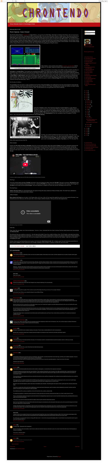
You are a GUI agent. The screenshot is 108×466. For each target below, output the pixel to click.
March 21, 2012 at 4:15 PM (18, 348)
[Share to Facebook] (33, 246)
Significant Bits (88, 77)
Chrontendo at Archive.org (90, 144)
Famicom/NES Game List (90, 150)
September (88, 106)
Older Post (77, 446)
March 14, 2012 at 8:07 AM (18, 284)
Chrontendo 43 (26, 34)
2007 (86, 135)
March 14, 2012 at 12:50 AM (18, 269)
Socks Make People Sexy (90, 78)
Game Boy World (88, 61)
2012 (86, 99)
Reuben (14, 338)
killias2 (14, 424)
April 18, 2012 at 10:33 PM (18, 441)
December (88, 101)
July (87, 109)
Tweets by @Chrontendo (89, 51)
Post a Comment (15, 444)
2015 (86, 94)
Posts (87, 31)
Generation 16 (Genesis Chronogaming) (90, 68)
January (88, 126)
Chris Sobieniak (16, 252)
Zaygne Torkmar (16, 260)
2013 (86, 97)
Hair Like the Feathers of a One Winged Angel (91, 120)
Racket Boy (87, 74)
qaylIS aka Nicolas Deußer (18, 280)
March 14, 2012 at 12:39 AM (18, 256)
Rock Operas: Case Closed (91, 122)
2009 (86, 131)
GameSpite (87, 65)
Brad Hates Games (89, 57)
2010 (86, 130)
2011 (86, 128)
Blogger (59, 456)
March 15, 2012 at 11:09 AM (18, 341)
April (87, 114)
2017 (86, 90)
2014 (86, 96)
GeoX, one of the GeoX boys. (19, 319)
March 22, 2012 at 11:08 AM (18, 408)
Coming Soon (89, 117)
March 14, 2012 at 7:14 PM (18, 324)
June (87, 111)
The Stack (87, 83)
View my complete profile (89, 46)
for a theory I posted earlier (68, 65)
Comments (88, 33)
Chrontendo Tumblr (89, 148)
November (88, 102)
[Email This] (29, 246)
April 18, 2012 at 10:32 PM (18, 434)
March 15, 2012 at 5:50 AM (18, 334)
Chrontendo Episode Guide (90, 145)
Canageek (15, 288)
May (87, 112)
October (88, 104)
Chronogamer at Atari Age (90, 58)
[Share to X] (32, 246)
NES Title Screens (88, 72)
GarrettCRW (15, 345)
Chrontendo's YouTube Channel (91, 147)
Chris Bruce (15, 352)
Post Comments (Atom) (20, 448)
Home (45, 446)
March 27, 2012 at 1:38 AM (18, 420)
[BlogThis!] (30, 246)
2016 (86, 92)
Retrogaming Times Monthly (90, 75)
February (88, 124)
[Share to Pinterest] (35, 246)
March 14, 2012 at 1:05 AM (18, 276)
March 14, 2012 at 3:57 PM (18, 315)
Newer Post (12, 446)
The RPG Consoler (89, 81)
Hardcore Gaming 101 (89, 69)
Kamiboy (15, 328)
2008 (86, 133)
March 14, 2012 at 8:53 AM (18, 293)
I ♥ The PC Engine (88, 71)
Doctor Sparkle (16, 297)
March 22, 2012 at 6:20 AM (18, 363)
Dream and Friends (89, 60)
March (87, 116)
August (87, 107)
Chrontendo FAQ (88, 142)
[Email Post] (27, 246)
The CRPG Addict (88, 80)
